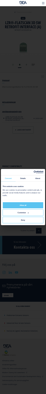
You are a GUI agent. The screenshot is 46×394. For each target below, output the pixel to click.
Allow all (23, 205)
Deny (23, 220)
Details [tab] (23, 178)
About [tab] (37, 178)
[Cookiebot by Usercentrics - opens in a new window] (33, 172)
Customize (22, 213)
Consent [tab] (8, 178)
